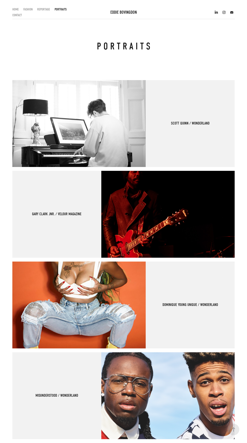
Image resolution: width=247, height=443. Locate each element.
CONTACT (17, 15)
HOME (15, 9)
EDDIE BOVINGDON (123, 12)
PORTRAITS (61, 9)
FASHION (28, 9)
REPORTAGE (43, 9)
